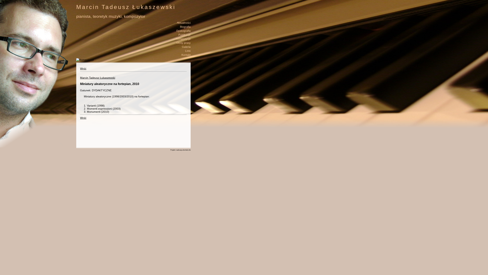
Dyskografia (183, 30)
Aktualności (184, 22)
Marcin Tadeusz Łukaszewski (97, 77)
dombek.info (187, 150)
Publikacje (184, 34)
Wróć (83, 68)
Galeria (186, 46)
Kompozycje (183, 38)
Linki (188, 50)
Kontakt (186, 54)
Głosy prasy (183, 42)
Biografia (185, 26)
